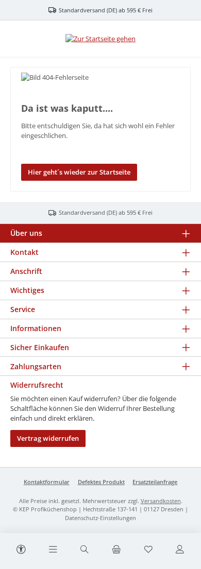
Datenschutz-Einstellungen (100, 518)
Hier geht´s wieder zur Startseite (79, 172)
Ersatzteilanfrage (154, 482)
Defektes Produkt (101, 482)
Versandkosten (161, 501)
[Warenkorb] (116, 550)
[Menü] (53, 550)
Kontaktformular (47, 482)
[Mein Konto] (179, 550)
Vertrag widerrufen (48, 438)
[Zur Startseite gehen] (100, 38)
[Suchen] (84, 550)
